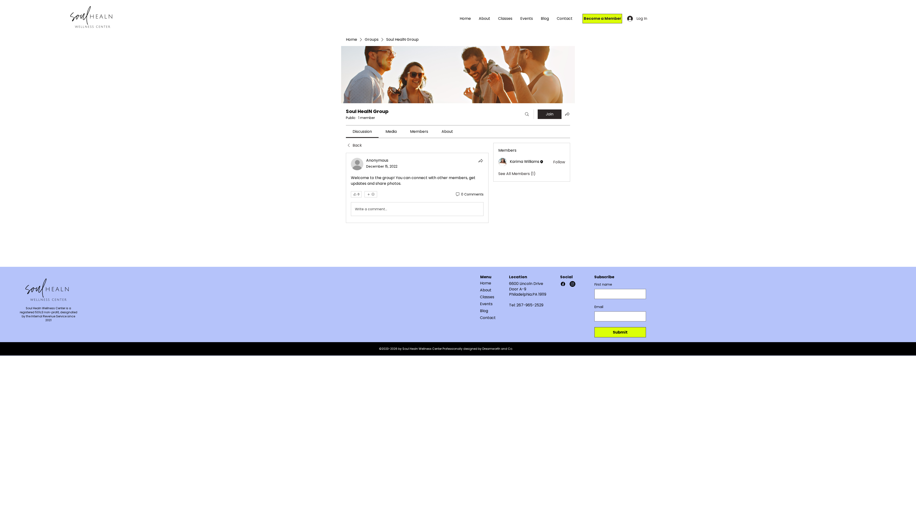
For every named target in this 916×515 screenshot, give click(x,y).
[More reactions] (370, 194)
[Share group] (567, 114)
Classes (487, 297)
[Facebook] (563, 284)
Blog (484, 311)
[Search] (527, 114)
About (485, 290)
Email (598, 307)
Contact (488, 317)
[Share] (481, 161)
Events (486, 304)
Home (485, 283)
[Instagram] (572, 284)
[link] (362, 131)
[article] (417, 188)
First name (603, 284)
